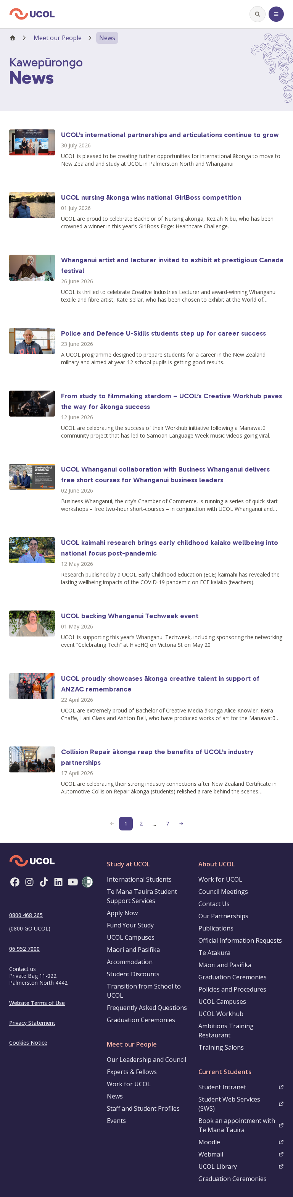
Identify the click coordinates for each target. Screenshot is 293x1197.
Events (116, 1120)
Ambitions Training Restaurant (226, 1030)
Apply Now (122, 913)
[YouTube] (73, 882)
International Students (139, 879)
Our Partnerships (223, 916)
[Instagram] (29, 882)
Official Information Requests (240, 940)
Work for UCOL (129, 1084)
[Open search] (258, 14)
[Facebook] (15, 882)
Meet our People (58, 38)
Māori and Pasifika (133, 949)
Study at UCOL (128, 864)
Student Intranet (222, 1087)
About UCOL (216, 864)
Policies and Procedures (232, 989)
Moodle (209, 1142)
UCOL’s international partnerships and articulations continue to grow (170, 135)
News (115, 1096)
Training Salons (221, 1047)
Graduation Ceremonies (141, 1020)
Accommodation (130, 962)
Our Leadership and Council (146, 1059)
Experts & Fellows (132, 1072)
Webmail (210, 1154)
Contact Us (214, 904)
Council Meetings (223, 891)
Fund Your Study (130, 925)
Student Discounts (133, 974)
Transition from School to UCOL (144, 991)
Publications (215, 928)
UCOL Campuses (131, 937)
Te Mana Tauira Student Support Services (142, 896)
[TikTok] (44, 882)
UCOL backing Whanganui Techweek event (129, 616)
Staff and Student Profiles (143, 1108)
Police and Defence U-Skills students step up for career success (163, 333)
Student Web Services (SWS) (229, 1104)
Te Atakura (214, 952)
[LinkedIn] (58, 882)
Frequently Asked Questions (147, 1007)
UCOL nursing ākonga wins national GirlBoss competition (151, 197)
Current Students (224, 1072)
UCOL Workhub (220, 1014)
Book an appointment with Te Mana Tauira (236, 1125)
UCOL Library (217, 1166)
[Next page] (181, 823)
